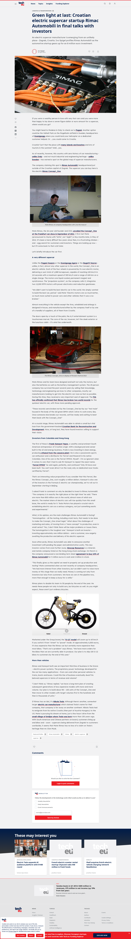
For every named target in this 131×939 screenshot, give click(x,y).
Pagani (79, 130)
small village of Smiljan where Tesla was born (52, 716)
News (33, 4)
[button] (65, 199)
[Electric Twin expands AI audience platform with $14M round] (31, 849)
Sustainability (53, 925)
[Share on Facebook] (15, 127)
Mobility (89, 860)
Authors (86, 915)
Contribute (87, 918)
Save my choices (53, 818)
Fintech (51, 912)
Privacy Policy (106, 920)
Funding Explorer (62, 4)
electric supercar (80, 734)
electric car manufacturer (49, 704)
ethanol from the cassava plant (55, 453)
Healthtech (52, 915)
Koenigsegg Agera (69, 263)
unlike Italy (37, 156)
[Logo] (22, 4)
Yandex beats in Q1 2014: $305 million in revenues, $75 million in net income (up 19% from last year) (75, 888)
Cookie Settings (106, 918)
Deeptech (52, 920)
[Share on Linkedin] (15, 134)
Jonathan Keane (56, 873)
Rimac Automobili (70, 165)
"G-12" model (71, 640)
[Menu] (15, 4)
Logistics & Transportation (41, 11)
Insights (49, 4)
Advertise (87, 920)
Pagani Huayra (47, 263)
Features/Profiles (38, 734)
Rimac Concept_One (51, 171)
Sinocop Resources (75, 548)
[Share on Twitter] (15, 131)
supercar (35, 738)
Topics (40, 4)
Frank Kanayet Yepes (58, 444)
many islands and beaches (73, 145)
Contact (86, 925)
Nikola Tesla (58, 701)
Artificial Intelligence (24, 860)
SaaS (50, 918)
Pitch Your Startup (89, 923)
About (86, 912)
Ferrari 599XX (39, 465)
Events (104, 912)
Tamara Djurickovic (22, 873)
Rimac (67, 734)
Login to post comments (65, 783)
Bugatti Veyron (90, 263)
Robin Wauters (60, 896)
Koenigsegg (39, 136)
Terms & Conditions (107, 923)
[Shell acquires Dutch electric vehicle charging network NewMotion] (100, 849)
